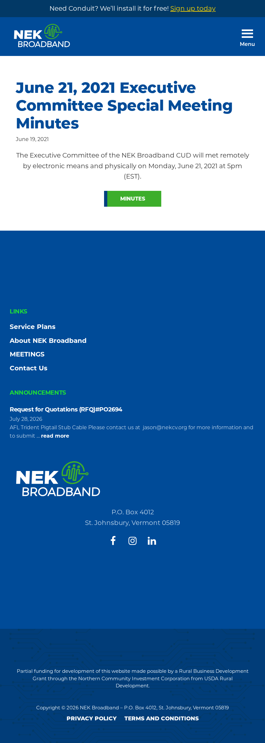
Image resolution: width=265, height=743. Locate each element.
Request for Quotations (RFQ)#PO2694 (67, 409)
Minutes (132, 199)
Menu (247, 44)
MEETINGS (27, 354)
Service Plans (33, 327)
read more (55, 436)
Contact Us (29, 368)
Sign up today (193, 8)
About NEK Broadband (48, 340)
